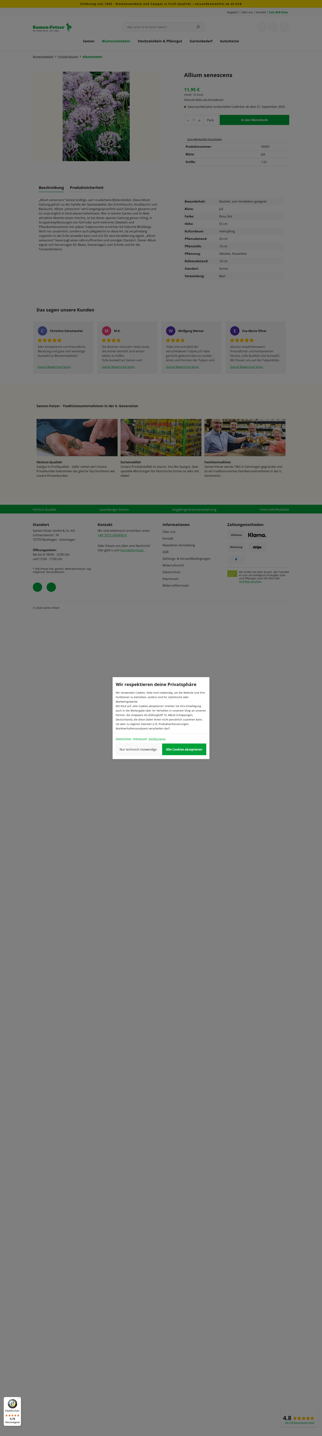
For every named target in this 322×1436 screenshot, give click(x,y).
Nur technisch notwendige (138, 749)
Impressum (140, 738)
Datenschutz (123, 738)
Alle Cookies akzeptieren (184, 749)
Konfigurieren (157, 738)
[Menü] (19, 1399)
